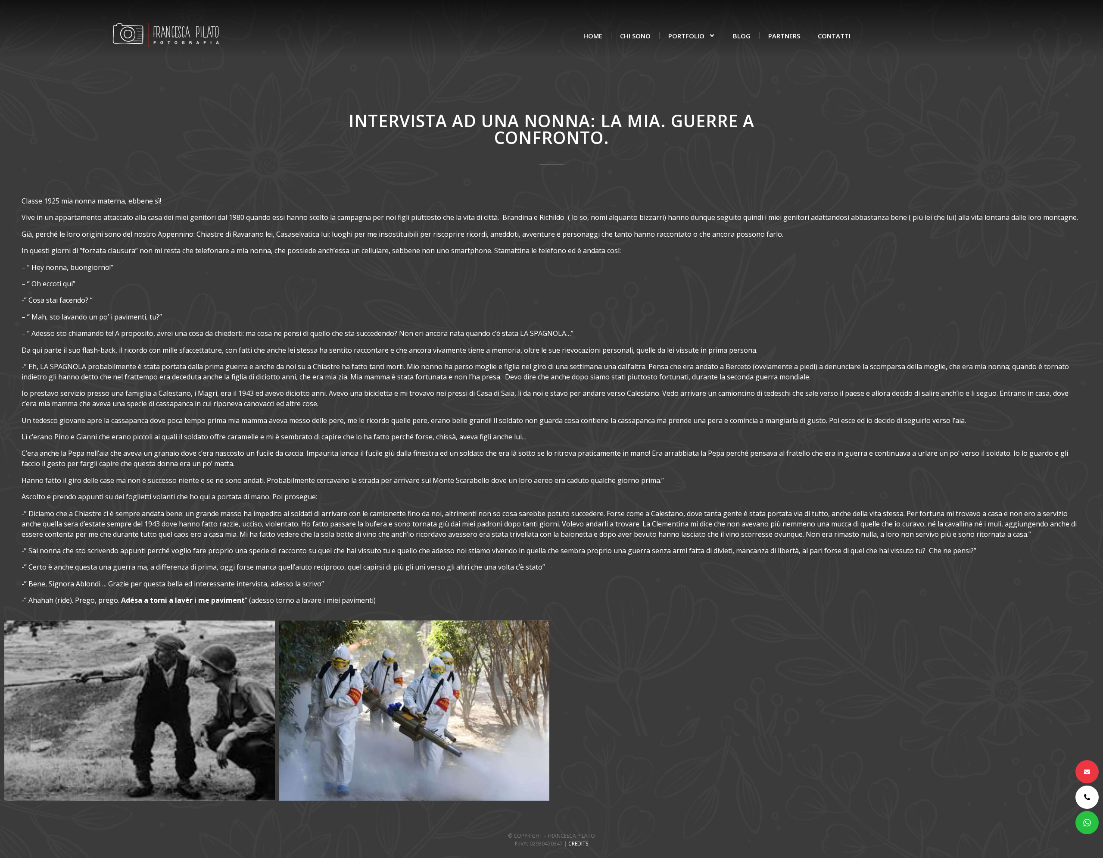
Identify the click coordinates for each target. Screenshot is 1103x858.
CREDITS (578, 843)
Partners (784, 35)
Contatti (834, 35)
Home (592, 35)
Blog (742, 35)
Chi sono (635, 35)
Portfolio (686, 35)
